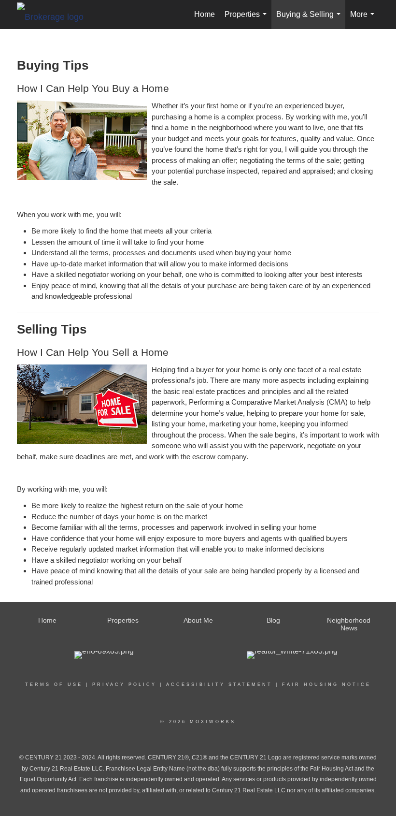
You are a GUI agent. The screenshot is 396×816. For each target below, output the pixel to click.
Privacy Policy (124, 684)
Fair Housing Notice (326, 684)
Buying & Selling (310, 19)
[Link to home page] (55, 14)
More (364, 19)
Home (204, 14)
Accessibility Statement (219, 684)
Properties (247, 19)
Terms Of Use (54, 684)
